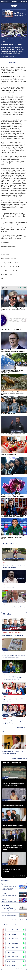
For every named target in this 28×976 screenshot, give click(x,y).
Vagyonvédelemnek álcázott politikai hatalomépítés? (13, 700)
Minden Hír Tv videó (17, 876)
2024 (22, 38)
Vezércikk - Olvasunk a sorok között (11, 632)
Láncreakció (5, 914)
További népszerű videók (18, 758)
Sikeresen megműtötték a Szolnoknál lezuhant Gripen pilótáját (13, 784)
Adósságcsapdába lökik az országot (19, 14)
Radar (3, 562)
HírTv (2, 20)
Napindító (15, 943)
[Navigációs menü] (2, 5)
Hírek (3, 584)
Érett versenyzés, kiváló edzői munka (13, 607)
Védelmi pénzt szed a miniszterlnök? (13, 825)
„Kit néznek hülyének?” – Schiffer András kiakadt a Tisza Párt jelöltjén (12, 752)
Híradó (4, 885)
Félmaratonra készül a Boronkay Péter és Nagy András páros (13, 566)
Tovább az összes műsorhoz (17, 919)
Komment (4, 696)
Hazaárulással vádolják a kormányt (12, 805)
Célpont (4, 893)
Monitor (4, 718)
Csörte (4, 899)
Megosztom (12, 62)
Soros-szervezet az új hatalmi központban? (11, 870)
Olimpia (3, 41)
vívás (12, 38)
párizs (17, 38)
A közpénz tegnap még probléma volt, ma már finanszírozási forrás (13, 656)
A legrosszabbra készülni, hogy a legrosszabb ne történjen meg (12, 678)
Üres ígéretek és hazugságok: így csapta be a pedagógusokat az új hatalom (12, 847)
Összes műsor (19, 968)
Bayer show (5, 905)
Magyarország (4, 38)
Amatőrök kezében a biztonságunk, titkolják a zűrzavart (12, 722)
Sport (8, 20)
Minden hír (20, 727)
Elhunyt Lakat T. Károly (9, 587)
